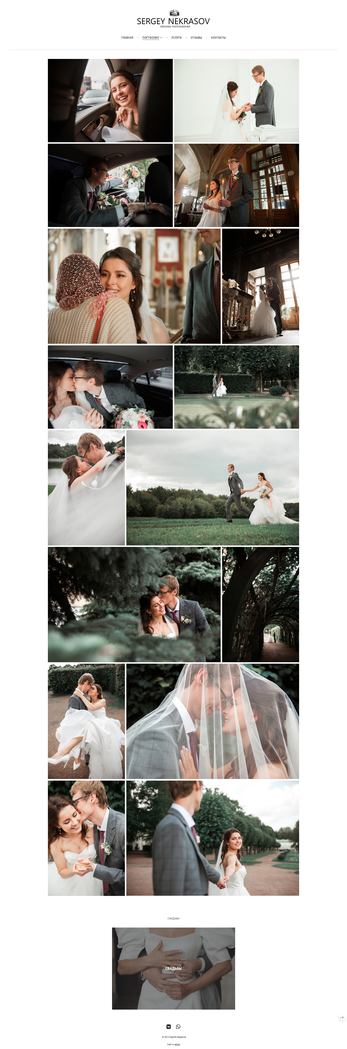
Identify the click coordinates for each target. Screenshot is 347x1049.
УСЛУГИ (176, 37)
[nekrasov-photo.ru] (173, 18)
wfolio (177, 1044)
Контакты (218, 37)
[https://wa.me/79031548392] (178, 1027)
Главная (127, 37)
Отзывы (196, 37)
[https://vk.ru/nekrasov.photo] (168, 1027)
